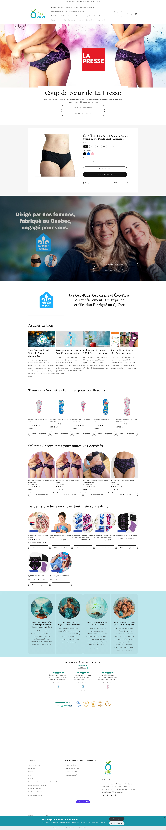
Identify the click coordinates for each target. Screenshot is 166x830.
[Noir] (84, 153)
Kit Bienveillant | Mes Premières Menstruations (59, 576)
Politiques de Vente (34, 788)
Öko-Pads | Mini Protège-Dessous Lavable (37, 420)
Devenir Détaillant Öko (72, 768)
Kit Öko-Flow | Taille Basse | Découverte (36, 576)
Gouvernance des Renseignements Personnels (42, 782)
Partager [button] (87, 183)
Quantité (85, 158)
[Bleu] (88, 153)
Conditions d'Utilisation (36, 792)
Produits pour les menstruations (115, 264)
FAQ (29, 775)
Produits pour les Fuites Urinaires (115, 270)
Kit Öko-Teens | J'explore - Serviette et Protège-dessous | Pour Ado (104, 536)
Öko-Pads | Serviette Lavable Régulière (102, 420)
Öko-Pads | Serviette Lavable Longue (126, 419)
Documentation (95, 649)
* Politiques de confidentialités (59, 828)
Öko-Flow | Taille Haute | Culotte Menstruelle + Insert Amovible (96, 481)
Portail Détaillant (70, 765)
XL (111, 146)
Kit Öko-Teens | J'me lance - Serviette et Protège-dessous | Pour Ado (83, 536)
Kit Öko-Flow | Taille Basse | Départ (126, 535)
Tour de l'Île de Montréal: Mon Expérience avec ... (123, 352)
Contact (30, 772)
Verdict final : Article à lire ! (83, 108)
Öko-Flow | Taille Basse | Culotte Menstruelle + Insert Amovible (41, 481)
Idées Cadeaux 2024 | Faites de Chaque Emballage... (38, 353)
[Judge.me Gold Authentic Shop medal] (86, 704)
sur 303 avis (82, 668)
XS (105, 147)
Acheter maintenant (105, 174)
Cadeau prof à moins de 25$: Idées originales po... (95, 352)
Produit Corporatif (71, 775)
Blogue (30, 778)
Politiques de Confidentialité (37, 785)
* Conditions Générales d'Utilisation (79, 828)
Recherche (31, 768)
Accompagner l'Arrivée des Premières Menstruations (69, 352)
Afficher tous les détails (120, 183)
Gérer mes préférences (116, 823)
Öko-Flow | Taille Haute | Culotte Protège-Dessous (123, 481)
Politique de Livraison (35, 795)
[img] (83, 665)
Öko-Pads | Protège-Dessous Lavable (60, 419)
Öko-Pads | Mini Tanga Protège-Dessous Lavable (81, 420)
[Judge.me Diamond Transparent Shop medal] (78, 704)
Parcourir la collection (83, 113)
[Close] (164, 817)
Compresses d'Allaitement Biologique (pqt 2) (60, 536)
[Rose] (92, 153)
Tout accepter (116, 819)
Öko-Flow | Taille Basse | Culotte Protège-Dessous (67, 481)
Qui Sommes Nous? (34, 765)
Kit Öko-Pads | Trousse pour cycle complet (38, 536)
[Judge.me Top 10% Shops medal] (108, 704)
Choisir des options (39, 434)
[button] (65, 8)
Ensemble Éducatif (71, 772)
